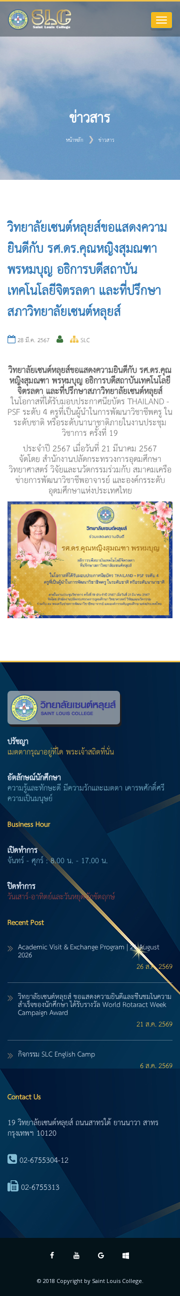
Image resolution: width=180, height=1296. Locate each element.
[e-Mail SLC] (101, 1256)
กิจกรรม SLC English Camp (56, 1054)
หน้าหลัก (75, 140)
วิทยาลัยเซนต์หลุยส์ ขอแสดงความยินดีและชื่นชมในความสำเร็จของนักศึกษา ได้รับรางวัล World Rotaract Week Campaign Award (95, 1004)
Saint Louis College (117, 1280)
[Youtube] (77, 1256)
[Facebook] (52, 1256)
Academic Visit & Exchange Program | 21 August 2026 (89, 951)
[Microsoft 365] (125, 1256)
